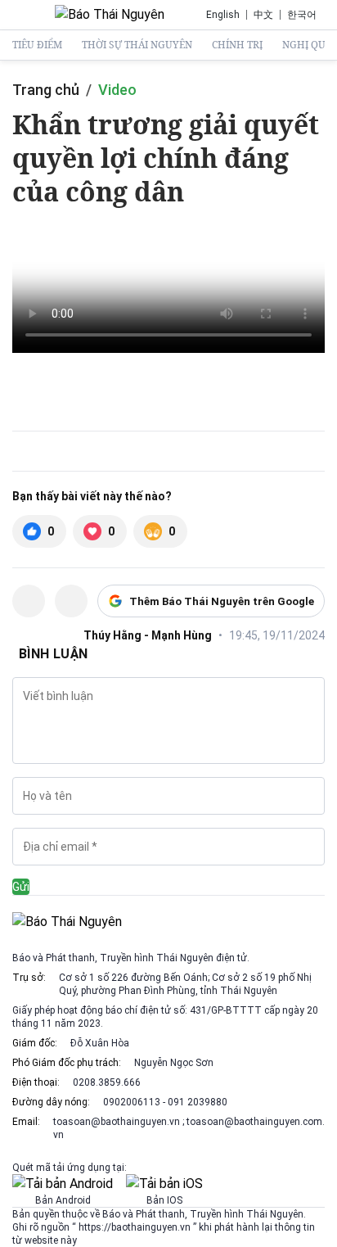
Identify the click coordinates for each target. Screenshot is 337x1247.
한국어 (302, 14)
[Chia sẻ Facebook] (28, 601)
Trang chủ (45, 89)
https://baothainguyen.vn (135, 1227)
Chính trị (237, 45)
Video (117, 89)
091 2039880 (197, 1102)
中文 (263, 14)
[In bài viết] (71, 601)
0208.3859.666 (107, 1082)
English (223, 14)
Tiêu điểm (37, 45)
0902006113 (131, 1102)
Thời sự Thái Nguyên (137, 45)
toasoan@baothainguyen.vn (117, 1121)
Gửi (20, 886)
